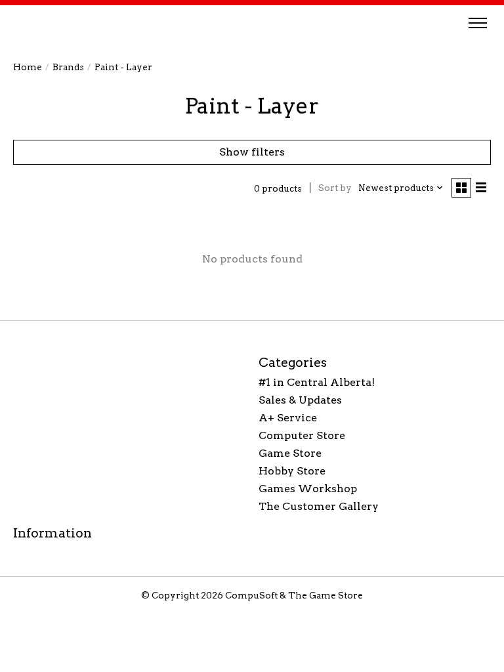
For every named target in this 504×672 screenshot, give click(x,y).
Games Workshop (308, 488)
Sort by (335, 187)
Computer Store (302, 435)
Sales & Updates (300, 400)
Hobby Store (292, 471)
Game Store (290, 453)
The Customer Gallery (319, 506)
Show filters (252, 152)
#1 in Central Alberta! (317, 382)
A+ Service (288, 417)
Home (27, 67)
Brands (68, 67)
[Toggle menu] (478, 23)
